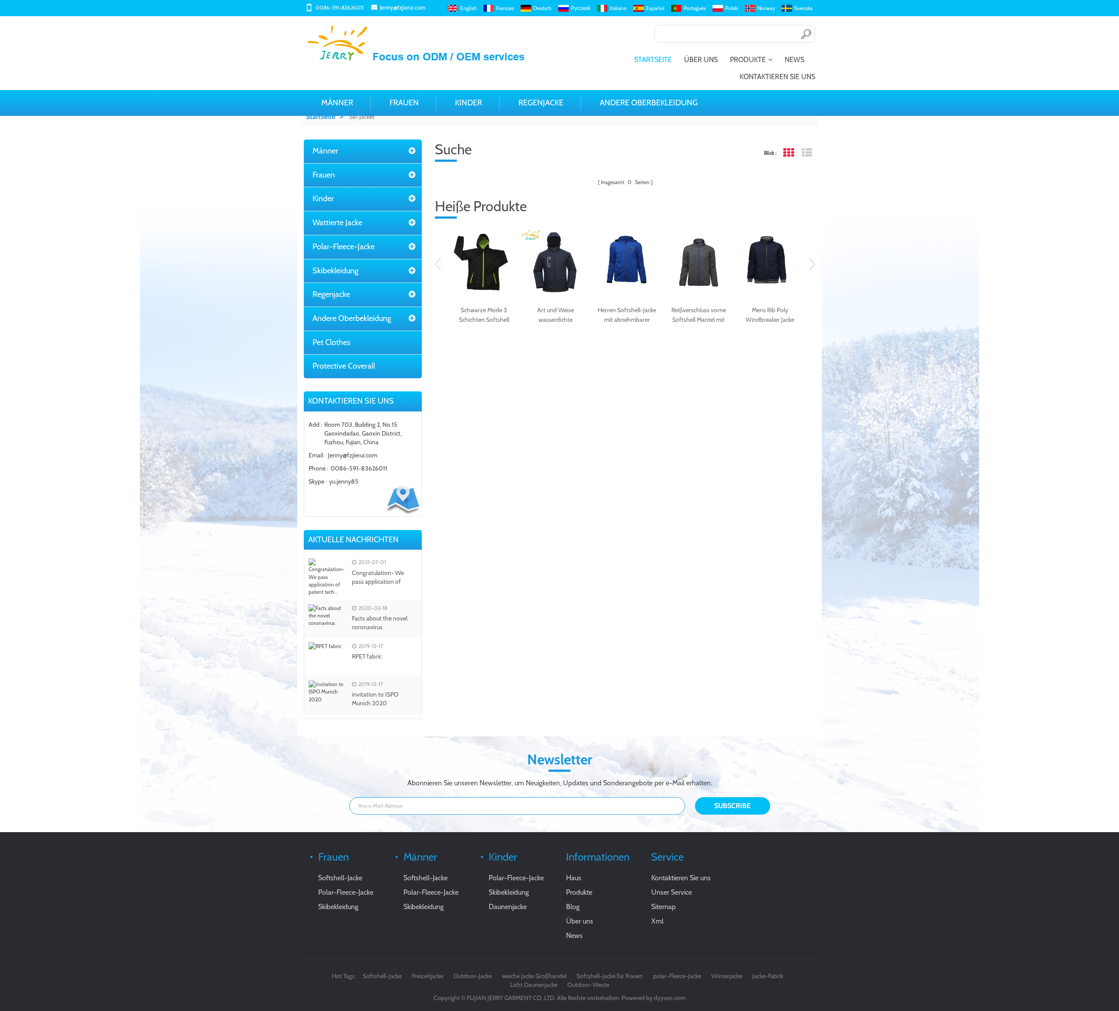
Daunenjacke (508, 907)
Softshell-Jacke (340, 878)
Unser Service (671, 892)
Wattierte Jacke (337, 222)
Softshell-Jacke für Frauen (610, 976)
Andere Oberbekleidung (649, 103)
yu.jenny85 (343, 481)
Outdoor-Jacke (472, 976)
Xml (657, 921)
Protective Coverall (344, 366)
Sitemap (663, 907)
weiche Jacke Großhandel (534, 976)
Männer (337, 103)
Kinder (468, 103)
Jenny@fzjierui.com (402, 7)
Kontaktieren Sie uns (777, 77)
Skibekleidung (335, 270)
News (794, 60)
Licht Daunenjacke (533, 985)
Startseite (653, 60)
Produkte (748, 60)
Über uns (701, 60)
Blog (573, 907)
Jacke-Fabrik (767, 976)
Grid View (788, 152)
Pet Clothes (331, 342)
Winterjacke (726, 976)
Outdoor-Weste (588, 985)
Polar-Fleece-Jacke (344, 246)
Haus (573, 878)
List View (806, 152)
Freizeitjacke (427, 976)
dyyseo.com (669, 998)
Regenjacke (540, 103)
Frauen (404, 103)
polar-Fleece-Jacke (677, 976)
